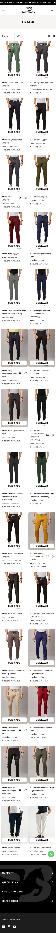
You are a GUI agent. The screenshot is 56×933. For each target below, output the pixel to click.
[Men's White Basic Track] (41, 825)
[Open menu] (6, 10)
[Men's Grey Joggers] (14, 174)
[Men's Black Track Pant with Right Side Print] (14, 765)
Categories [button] (10, 901)
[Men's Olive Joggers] (41, 174)
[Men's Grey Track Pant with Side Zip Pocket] (14, 648)
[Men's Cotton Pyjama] (14, 825)
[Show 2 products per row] (53, 36)
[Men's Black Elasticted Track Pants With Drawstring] (41, 408)
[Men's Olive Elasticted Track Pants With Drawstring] (41, 471)
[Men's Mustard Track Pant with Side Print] (41, 531)
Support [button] (8, 873)
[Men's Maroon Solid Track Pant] (41, 705)
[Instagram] (9, 926)
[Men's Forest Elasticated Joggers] (14, 60)
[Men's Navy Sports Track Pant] (41, 231)
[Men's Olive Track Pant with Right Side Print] (41, 765)
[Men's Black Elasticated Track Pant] (41, 348)
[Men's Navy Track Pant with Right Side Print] (41, 648)
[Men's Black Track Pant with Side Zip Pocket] (41, 591)
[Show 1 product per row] (49, 36)
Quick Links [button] (10, 882)
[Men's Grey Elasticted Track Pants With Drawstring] (14, 288)
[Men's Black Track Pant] (14, 591)
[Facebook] (3, 926)
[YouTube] (14, 926)
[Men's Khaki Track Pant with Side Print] (14, 705)
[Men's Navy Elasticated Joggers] (14, 117)
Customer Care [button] (12, 891)
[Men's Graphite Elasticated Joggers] (41, 60)
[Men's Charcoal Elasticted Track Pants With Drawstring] (14, 471)
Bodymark (9, 919)
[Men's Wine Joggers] (14, 231)
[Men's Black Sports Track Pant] (14, 408)
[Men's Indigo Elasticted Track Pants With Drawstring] (41, 288)
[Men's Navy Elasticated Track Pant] (14, 348)
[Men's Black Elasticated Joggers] (14, 531)
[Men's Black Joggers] (41, 117)
